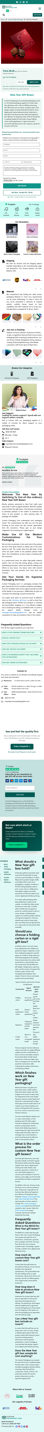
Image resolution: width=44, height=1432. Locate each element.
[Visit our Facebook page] (17, 2)
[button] (22, 185)
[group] (22, 475)
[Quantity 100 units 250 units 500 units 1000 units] (21, 82)
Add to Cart (34, 82)
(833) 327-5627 (11, 432)
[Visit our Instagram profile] (20, 2)
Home (3, 19)
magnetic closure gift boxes (31, 1197)
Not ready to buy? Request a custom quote (22, 752)
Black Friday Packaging (7, 867)
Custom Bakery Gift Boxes (7, 880)
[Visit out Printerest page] (27, 2)
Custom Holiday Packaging (15, 19)
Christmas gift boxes (19, 600)
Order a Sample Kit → (22, 746)
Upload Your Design (9, 178)
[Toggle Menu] (40, 9)
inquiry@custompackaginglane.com (19, 444)
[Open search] (3, 15)
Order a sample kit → (16, 845)
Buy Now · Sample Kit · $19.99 (22, 192)
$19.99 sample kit (21, 1210)
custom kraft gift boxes (25, 1199)
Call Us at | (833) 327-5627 (11, 1424)
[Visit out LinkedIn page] (24, 2)
